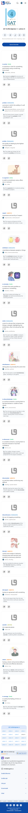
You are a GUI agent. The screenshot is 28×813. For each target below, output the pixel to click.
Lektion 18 (11, 744)
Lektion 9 (4, 738)
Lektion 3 (17, 731)
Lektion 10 (11, 738)
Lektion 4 (23, 731)
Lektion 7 (17, 734)
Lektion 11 (17, 738)
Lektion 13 (4, 741)
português (21, 801)
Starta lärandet (14, 44)
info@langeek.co (9, 769)
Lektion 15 (17, 741)
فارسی (4, 801)
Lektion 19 (17, 744)
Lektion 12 (23, 738)
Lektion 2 (11, 731)
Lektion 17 (4, 744)
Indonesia (10, 801)
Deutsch (16, 801)
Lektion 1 (4, 731)
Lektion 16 (23, 741)
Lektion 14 (11, 741)
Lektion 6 (11, 734)
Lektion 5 (4, 734)
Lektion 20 (23, 744)
